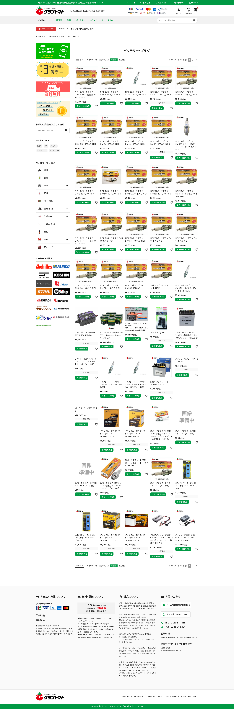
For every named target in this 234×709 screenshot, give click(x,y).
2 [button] (192, 59)
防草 (69, 20)
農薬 (46, 177)
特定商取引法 (171, 696)
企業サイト (193, 3)
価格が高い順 (104, 60)
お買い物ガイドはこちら (174, 614)
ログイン (133, 3)
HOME (38, 36)
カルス (111, 20)
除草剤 (59, 20)
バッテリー (80, 20)
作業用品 (48, 216)
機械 (62, 36)
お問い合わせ (178, 3)
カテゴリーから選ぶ (51, 36)
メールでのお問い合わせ (175, 605)
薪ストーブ (48, 247)
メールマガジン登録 (155, 696)
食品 (46, 231)
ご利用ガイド (161, 3)
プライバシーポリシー (188, 696)
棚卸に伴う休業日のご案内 (82, 28)
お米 (46, 239)
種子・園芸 (48, 201)
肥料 (46, 193)
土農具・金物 (49, 224)
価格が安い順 (92, 60)
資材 (46, 170)
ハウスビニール (96, 20)
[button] (196, 60)
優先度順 (122, 60)
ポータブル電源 (54, 151)
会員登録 (146, 3)
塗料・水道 (48, 208)
